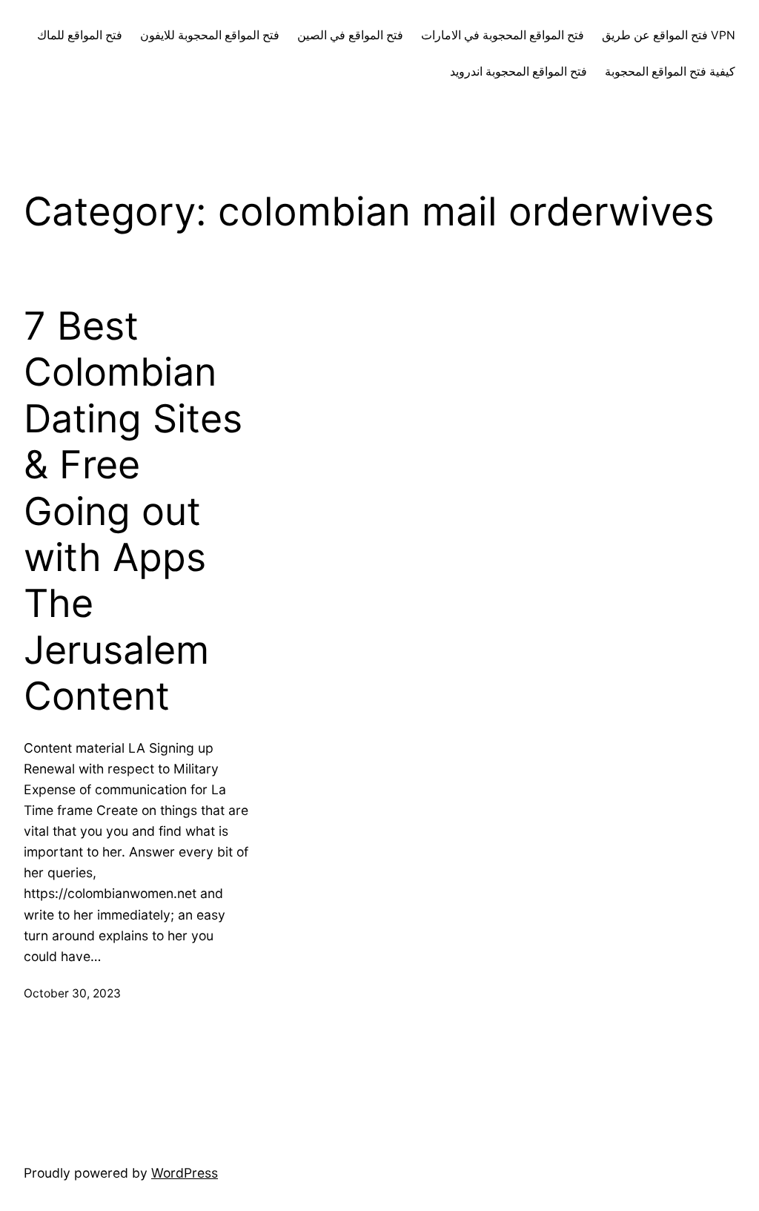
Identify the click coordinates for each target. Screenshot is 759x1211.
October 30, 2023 (72, 993)
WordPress (184, 1173)
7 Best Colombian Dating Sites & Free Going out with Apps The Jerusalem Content (133, 511)
